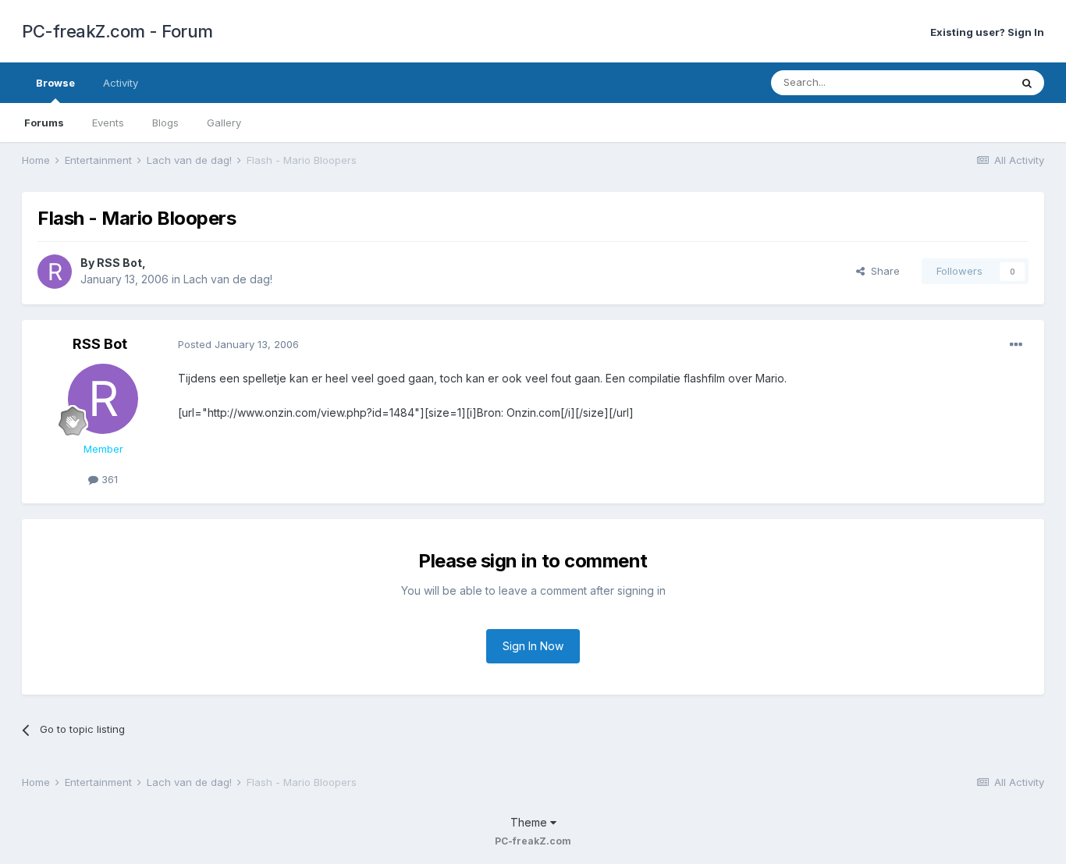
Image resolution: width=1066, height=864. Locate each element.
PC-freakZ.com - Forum (117, 31)
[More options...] (1016, 345)
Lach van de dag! (227, 279)
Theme (530, 822)
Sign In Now (533, 645)
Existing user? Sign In (987, 32)
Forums (44, 122)
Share (882, 271)
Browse (55, 82)
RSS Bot (119, 262)
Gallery (224, 122)
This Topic (964, 82)
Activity (120, 82)
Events (108, 122)
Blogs (165, 122)
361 (108, 479)
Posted (238, 344)
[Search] (1027, 82)
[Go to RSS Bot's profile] (54, 271)
